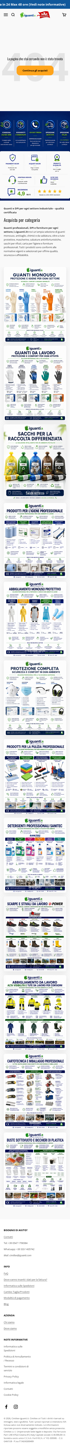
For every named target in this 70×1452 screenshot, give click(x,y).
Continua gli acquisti (35, 70)
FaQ (6, 1273)
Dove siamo (10, 1328)
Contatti (8, 1237)
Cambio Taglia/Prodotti (16, 1292)
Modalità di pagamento (17, 1297)
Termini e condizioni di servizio (16, 1368)
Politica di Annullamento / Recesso (17, 1358)
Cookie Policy (11, 1394)
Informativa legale (14, 1382)
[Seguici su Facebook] (6, 1406)
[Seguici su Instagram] (15, 1406)
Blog (6, 1304)
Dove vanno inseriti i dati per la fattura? (25, 1279)
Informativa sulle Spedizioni (19, 1285)
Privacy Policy (11, 1376)
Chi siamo (9, 1322)
